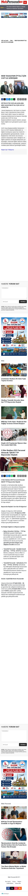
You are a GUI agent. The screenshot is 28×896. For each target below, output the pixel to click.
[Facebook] (2, 99)
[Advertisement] (14, 60)
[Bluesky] (7, 99)
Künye (14, 881)
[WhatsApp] (12, 99)
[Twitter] (5, 99)
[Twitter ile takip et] (12, 888)
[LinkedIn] (9, 99)
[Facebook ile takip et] (8, 888)
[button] (21, 99)
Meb (11, 40)
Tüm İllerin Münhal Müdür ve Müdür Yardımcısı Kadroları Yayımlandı (15, 7)
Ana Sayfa (5, 40)
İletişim (19, 881)
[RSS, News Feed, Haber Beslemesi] (20, 888)
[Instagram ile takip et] (16, 888)
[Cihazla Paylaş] (14, 99)
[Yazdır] (18, 99)
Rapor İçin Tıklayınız (7, 149)
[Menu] (25, 2)
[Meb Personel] (12, 2)
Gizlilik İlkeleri (10, 883)
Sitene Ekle (18, 883)
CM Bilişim (6, 893)
